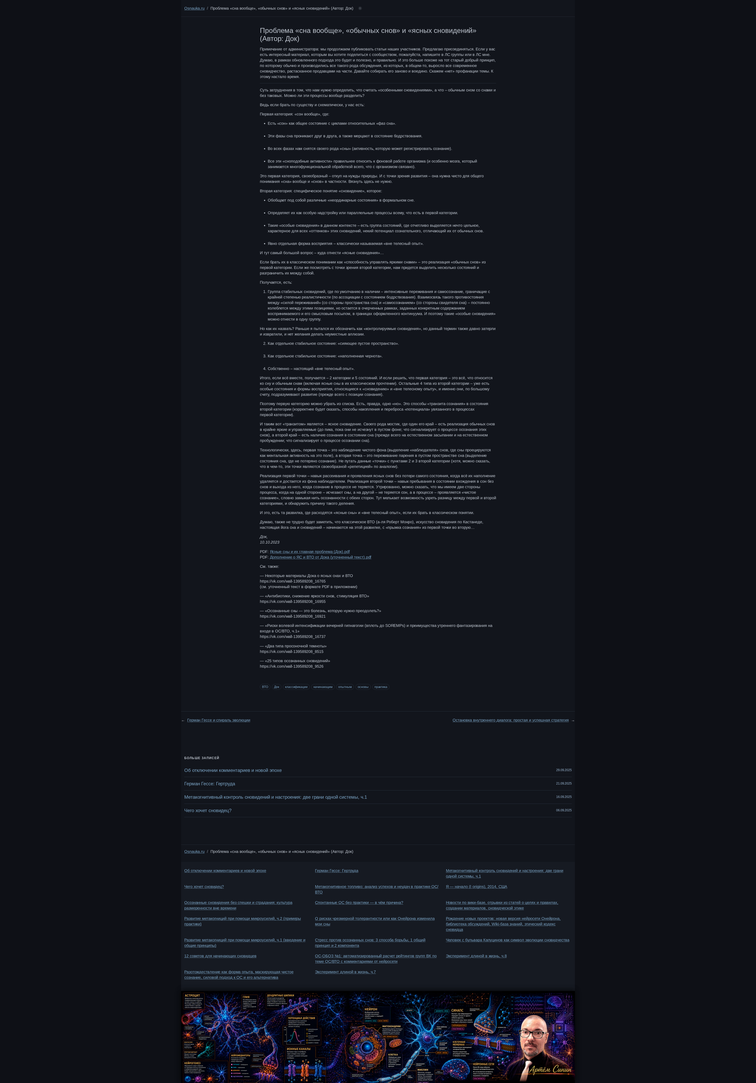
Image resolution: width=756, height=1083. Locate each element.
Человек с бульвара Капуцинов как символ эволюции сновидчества (507, 940)
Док (276, 687)
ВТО (265, 687)
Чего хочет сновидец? (208, 810)
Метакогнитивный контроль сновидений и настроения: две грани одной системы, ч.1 (275, 797)
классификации (296, 687)
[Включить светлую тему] (360, 8)
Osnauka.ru (194, 8)
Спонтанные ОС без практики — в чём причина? (359, 902)
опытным (345, 687)
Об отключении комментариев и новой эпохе (233, 770)
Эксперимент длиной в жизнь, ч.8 (476, 956)
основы (363, 687)
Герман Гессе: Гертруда (209, 783)
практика (380, 687)
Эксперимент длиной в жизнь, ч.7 (345, 972)
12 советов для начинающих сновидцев (220, 956)
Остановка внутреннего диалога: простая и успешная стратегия (511, 720)
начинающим (323, 687)
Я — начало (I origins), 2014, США (476, 886)
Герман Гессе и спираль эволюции (218, 720)
